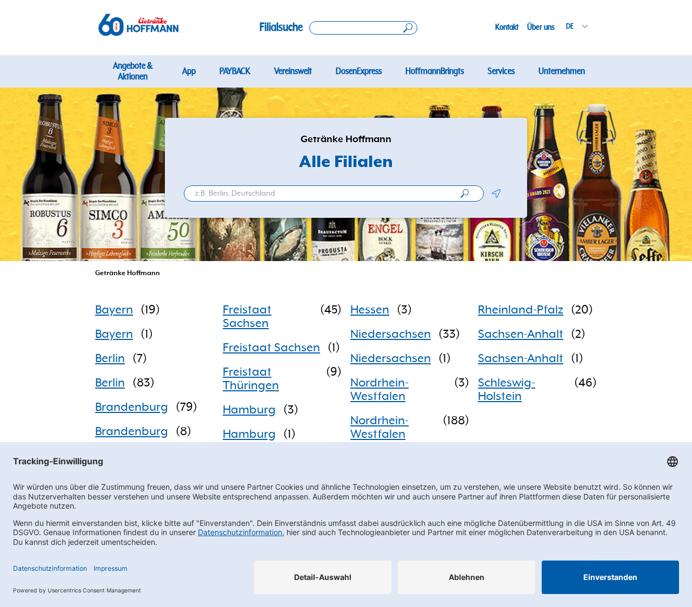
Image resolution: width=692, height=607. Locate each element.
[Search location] (363, 28)
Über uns (541, 27)
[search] (465, 193)
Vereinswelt (293, 71)
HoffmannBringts (434, 71)
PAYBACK (234, 71)
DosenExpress (359, 71)
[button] (496, 193)
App (189, 71)
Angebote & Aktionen (132, 71)
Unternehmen (561, 71)
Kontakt (506, 27)
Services (501, 71)
